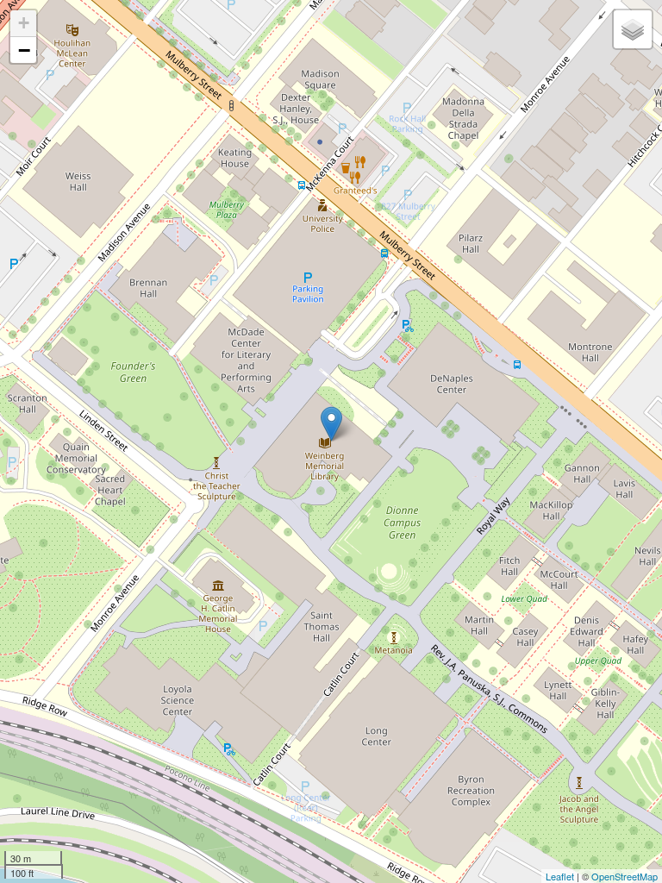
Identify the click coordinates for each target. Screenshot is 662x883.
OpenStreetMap (624, 876)
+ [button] (23, 23)
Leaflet (560, 876)
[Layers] (633, 29)
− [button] (24, 50)
